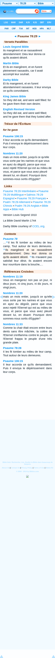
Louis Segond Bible (16, 46)
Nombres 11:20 (13, 153)
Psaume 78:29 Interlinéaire (19, 191)
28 (7, 242)
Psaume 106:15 (13, 136)
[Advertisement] (27, 400)
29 (4, 249)
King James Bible (14, 96)
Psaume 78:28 (12, 348)
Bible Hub (18, 209)
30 (30, 257)
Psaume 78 (10, 238)
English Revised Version (19, 109)
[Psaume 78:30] (51, 303)
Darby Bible (10, 79)
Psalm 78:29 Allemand (16, 202)
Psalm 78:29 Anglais (27, 205)
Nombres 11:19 (13, 276)
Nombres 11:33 (13, 324)
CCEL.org (38, 226)
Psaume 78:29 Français (31, 198)
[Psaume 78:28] (4, 303)
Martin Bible (11, 63)
